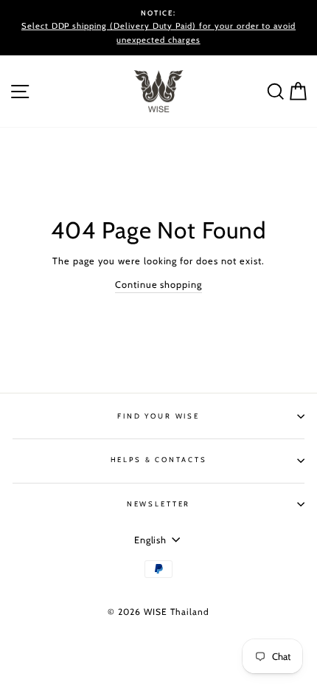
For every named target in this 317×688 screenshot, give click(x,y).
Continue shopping (158, 284)
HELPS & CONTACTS (159, 459)
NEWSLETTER (159, 504)
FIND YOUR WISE (158, 416)
